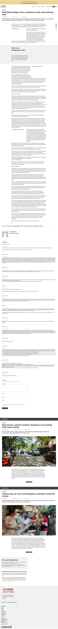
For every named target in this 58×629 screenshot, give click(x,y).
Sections (42, 6)
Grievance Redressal (4, 622)
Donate (54, 6)
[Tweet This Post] (56, 25)
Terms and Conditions (4, 619)
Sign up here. (14, 602)
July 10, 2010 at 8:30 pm (5, 269)
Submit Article (48, 6)
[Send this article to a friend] (56, 24)
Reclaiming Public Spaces (29, 2)
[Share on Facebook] (56, 29)
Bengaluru (4, 10)
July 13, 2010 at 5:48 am (5, 307)
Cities (34, 6)
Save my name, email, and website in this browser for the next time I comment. (13, 405)
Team (2, 608)
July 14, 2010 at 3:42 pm (5, 340)
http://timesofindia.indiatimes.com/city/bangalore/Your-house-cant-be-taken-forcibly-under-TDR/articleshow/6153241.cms (20, 291)
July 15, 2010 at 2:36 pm (5, 348)
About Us (2, 607)
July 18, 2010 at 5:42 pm (5, 362)
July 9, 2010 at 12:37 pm (5, 246)
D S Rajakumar (6, 429)
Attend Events (3, 613)
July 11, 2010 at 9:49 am (5, 278)
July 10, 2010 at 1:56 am (5, 256)
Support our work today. (16, 566)
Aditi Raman (5, 498)
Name (3, 393)
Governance (24, 16)
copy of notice (21, 25)
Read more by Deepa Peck (14, 233)
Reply (2, 251)
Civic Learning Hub (4, 614)
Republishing (3, 620)
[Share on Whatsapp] (56, 27)
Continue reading (29, 552)
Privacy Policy (3, 618)
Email (3, 397)
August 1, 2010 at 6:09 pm (5, 374)
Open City (2, 615)
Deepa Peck (5, 16)
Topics (38, 6)
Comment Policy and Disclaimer (4, 621)
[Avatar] (5, 234)
